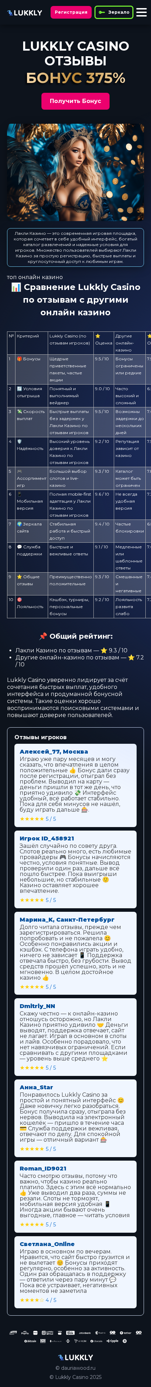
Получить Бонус (75, 101)
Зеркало (119, 12)
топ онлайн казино (35, 277)
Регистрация (71, 12)
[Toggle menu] (141, 12)
